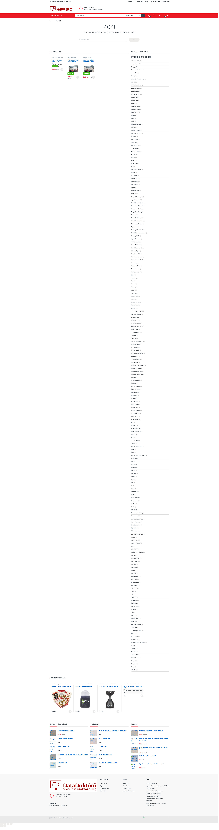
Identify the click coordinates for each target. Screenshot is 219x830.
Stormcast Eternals (136, 266)
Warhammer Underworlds (138, 455)
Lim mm (133, 172)
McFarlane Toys (135, 558)
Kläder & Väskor (135, 497)
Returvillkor (103, 791)
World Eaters (134, 362)
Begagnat (134, 67)
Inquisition (134, 383)
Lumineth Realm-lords (137, 260)
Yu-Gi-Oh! (134, 597)
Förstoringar (134, 181)
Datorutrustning (135, 88)
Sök (134, 40)
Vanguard (134, 142)
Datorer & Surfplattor (137, 70)
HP (132, 166)
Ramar (133, 187)
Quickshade (134, 636)
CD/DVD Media (135, 106)
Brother (133, 154)
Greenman (134, 163)
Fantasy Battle (135, 296)
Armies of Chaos (135, 344)
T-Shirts (133, 504)
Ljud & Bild (134, 600)
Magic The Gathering (137, 552)
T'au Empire (134, 440)
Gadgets (133, 193)
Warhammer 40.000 (136, 341)
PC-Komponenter (136, 130)
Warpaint (133, 651)
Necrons (133, 434)
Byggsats (133, 528)
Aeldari (133, 422)
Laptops (133, 76)
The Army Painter (136, 630)
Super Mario (134, 585)
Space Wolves (135, 413)
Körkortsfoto (134, 184)
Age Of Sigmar (135, 200)
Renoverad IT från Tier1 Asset (154, 791)
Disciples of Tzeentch (137, 206)
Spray (133, 290)
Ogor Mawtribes (135, 239)
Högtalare (134, 467)
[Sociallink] (49, 809)
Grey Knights (134, 401)
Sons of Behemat (136, 245)
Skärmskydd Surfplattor (137, 79)
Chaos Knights (135, 350)
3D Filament (134, 148)
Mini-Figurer (134, 561)
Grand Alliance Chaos (137, 203)
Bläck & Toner (135, 151)
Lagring (133, 103)
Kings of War (134, 139)
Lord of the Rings (136, 302)
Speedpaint (134, 639)
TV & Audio (134, 654)
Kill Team (133, 299)
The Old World (135, 332)
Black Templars (135, 389)
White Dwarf (134, 458)
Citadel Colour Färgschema (153, 793)
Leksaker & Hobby (136, 516)
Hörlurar (133, 609)
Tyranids (133, 443)
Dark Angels (134, 395)
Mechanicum (134, 329)
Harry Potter (134, 540)
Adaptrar (133, 473)
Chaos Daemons (135, 347)
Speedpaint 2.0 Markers (138, 642)
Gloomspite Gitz (135, 236)
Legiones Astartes (136, 326)
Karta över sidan (127, 788)
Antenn (133, 476)
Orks (132, 437)
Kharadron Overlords (137, 257)
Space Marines (135, 386)
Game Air (133, 664)
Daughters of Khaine (137, 254)
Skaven (133, 215)
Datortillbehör (135, 91)
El (131, 485)
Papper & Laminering (137, 513)
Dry (132, 281)
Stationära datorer (136, 85)
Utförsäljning (134, 657)
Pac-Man (133, 564)
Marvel (133, 555)
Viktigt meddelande (151, 783)
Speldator (134, 82)
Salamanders (134, 407)
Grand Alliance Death (137, 221)
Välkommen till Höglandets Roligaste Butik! (61, 1)
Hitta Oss (131, 1)
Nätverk (133, 115)
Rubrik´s (133, 573)
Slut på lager (77, 77)
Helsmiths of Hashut (136, 209)
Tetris (132, 594)
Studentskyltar (135, 190)
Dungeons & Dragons (137, 534)
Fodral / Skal (134, 618)
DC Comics (134, 531)
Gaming (133, 461)
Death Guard (134, 356)
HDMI (132, 488)
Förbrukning (60, 57)
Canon (133, 157)
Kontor (133, 507)
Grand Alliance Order (137, 248)
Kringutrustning (135, 94)
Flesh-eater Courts (136, 224)
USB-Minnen (134, 112)
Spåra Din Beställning (142, 1)
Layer (132, 284)
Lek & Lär (133, 549)
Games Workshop (136, 197)
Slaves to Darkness (136, 218)
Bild (132, 482)
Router (133, 127)
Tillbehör (133, 335)
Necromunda (135, 305)
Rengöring (134, 175)
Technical (134, 293)
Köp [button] (61, 69)
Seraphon (134, 263)
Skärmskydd (134, 627)
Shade (133, 287)
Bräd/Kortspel (135, 525)
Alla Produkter (156, 1)
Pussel (133, 570)
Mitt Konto (166, 1)
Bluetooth (134, 603)
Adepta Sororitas (71, 57)
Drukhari (133, 425)
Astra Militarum (135, 377)
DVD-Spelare (135, 606)
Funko (133, 537)
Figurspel (133, 136)
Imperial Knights (135, 323)
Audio (132, 479)
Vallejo (133, 661)
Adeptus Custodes (136, 371)
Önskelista (126, 786)
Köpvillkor (102, 786)
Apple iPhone (135, 60)
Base (132, 275)
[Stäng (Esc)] (11, 824)
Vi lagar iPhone (150, 788)
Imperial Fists (134, 320)
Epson (133, 160)
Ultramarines (134, 416)
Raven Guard (135, 404)
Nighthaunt (134, 227)
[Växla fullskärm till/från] (4, 824)
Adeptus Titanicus (136, 314)
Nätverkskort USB (136, 124)
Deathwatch (134, 398)
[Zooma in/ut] (1, 824)
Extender (133, 118)
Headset (133, 621)
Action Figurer (135, 522)
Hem (51, 21)
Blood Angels (135, 317)
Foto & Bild (134, 178)
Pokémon (134, 567)
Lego (132, 546)
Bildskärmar (134, 97)
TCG (132, 591)
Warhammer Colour (136, 446)
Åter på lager (135, 64)
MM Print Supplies (136, 169)
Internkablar (134, 491)
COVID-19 (54, 57)
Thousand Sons (135, 359)
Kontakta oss (103, 783)
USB (132, 494)
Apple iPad (134, 73)
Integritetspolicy (104, 788)
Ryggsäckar (134, 501)
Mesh (132, 121)
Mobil (132, 615)
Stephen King (135, 582)
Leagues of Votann (136, 431)
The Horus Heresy (136, 311)
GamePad (134, 464)
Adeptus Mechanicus (137, 374)
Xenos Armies (135, 419)
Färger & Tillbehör (136, 133)
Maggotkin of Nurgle (137, 212)
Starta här (134, 308)
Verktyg (133, 338)
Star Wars (134, 579)
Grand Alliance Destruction (138, 233)
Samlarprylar (134, 576)
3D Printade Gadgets (137, 519)
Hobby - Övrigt (135, 543)
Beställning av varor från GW (154, 796)
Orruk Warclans (135, 242)
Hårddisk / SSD (135, 109)
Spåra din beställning (128, 791)
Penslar (133, 633)
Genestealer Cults (136, 428)
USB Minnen (134, 100)
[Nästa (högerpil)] (4, 826)
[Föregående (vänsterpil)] (1, 826)
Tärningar (134, 588)
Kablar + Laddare (136, 624)
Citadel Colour (135, 272)
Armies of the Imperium (137, 365)
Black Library (134, 269)
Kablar (133, 470)
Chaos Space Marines (137, 353)
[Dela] (8, 824)
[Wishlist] (154, 15)
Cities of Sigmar (135, 251)
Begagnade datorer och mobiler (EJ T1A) (157, 786)
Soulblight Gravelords (137, 230)
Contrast (133, 278)
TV (132, 612)
